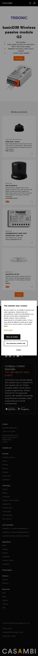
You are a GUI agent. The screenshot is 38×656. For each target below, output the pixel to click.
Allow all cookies (12, 337)
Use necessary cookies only (15, 343)
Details (18, 350)
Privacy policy (8, 330)
